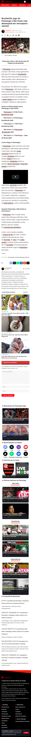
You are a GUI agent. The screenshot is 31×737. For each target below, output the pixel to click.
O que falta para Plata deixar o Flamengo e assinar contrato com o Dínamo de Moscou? (15, 615)
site (14, 240)
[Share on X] (7, 35)
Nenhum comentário (10, 32)
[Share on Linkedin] (13, 35)
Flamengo (7, 69)
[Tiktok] (5, 455)
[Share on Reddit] (16, 35)
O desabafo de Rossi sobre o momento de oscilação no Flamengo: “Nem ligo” (15, 657)
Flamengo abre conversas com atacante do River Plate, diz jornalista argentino (15, 497)
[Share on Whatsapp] (10, 35)
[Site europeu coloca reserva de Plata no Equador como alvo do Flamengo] (15, 511)
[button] (26, 732)
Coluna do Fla (8, 235)
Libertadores (8, 203)
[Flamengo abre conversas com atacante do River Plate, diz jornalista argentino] (15, 495)
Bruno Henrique (13, 164)
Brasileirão (22, 74)
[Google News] (18, 455)
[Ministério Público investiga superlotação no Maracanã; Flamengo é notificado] (15, 416)
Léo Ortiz (13, 185)
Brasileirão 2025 (7, 115)
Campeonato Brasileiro (12, 227)
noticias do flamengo (19, 257)
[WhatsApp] (12, 455)
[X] (25, 269)
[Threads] (26, 455)
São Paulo (27, 257)
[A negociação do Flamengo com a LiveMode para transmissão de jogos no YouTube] (15, 470)
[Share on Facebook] (5, 35)
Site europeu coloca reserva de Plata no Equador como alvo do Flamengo (14, 514)
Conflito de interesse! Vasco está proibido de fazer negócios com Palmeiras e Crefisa (15, 552)
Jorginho (11, 156)
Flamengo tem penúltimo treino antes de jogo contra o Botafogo (15, 535)
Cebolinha (13, 161)
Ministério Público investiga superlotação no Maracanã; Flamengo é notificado (15, 419)
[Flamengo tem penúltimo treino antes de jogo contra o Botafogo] (15, 532)
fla (8, 257)
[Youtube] (26, 448)
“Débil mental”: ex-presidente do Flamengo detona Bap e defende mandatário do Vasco (15, 434)
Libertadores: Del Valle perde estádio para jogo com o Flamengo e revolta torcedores (15, 573)
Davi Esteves (8, 30)
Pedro (9, 159)
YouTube (7, 240)
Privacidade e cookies (7, 731)
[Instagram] (27, 269)
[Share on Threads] (19, 35)
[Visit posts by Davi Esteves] (3, 31)
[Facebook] (23, 269)
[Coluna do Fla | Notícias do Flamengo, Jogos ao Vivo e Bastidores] (7, 1)
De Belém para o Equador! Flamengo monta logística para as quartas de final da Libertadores (15, 589)
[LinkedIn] (28, 269)
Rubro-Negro (7, 99)
